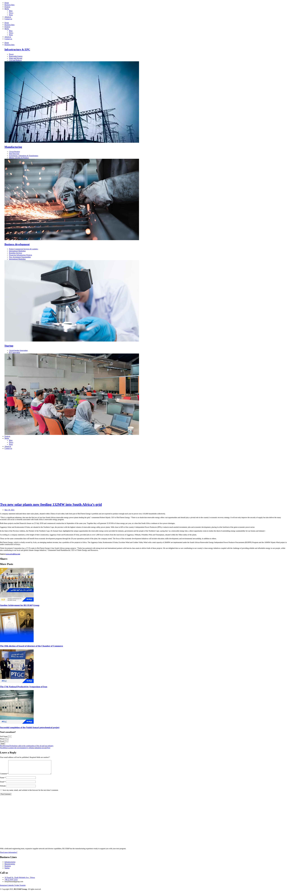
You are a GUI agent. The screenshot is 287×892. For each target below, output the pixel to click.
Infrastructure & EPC (17, 49)
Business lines (9, 5)
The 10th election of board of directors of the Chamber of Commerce (31, 646)
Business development (17, 244)
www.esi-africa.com (13, 554)
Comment (4, 774)
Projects (7, 7)
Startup (8, 345)
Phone (2, 739)
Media (6, 9)
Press (11, 15)
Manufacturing (13, 146)
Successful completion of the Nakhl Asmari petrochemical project (29, 727)
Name (3, 778)
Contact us (8, 19)
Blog (10, 11)
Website (3, 786)
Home (6, 3)
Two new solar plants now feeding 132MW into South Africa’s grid (51, 504)
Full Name (4, 736)
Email (2, 741)
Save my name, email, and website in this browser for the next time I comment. (30, 790)
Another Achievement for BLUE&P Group (19, 605)
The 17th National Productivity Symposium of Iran (23, 686)
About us (7, 17)
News (11, 13)
